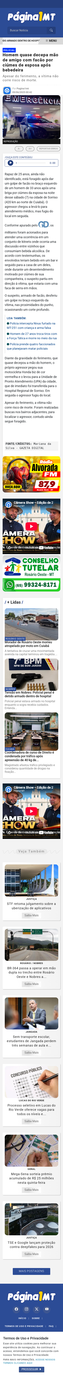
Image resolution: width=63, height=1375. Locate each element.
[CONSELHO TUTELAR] (31, 573)
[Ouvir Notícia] (10, 163)
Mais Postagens (31, 1271)
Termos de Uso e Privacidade (25, 1326)
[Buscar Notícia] (51, 30)
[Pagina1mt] (32, 16)
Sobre (37, 1318)
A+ (30, 148)
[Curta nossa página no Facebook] (16, 1309)
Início (23, 1318)
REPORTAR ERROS (48, 148)
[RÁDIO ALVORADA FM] (31, 474)
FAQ (52, 1326)
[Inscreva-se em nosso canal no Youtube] (46, 1309)
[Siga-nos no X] (36, 1309)
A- (19, 148)
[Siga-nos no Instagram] (26, 1309)
